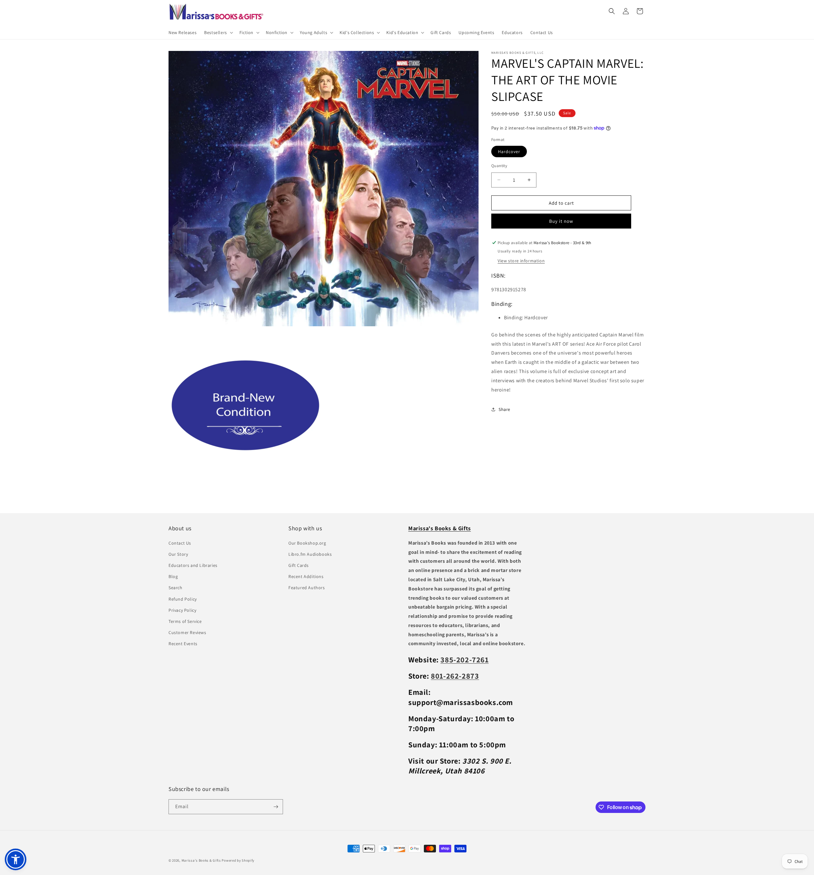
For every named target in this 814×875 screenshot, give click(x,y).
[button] (218, 32)
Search (176, 587)
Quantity (499, 165)
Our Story (178, 554)
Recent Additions (306, 576)
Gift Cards (298, 565)
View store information (521, 261)
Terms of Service (185, 621)
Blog (173, 576)
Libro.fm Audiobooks (310, 554)
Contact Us (180, 543)
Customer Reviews (187, 632)
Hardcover (509, 151)
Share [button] (504, 409)
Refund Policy (183, 599)
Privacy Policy (182, 610)
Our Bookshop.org (307, 543)
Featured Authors (306, 587)
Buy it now (561, 221)
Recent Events (183, 643)
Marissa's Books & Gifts (201, 860)
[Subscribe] (276, 806)
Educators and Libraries (193, 565)
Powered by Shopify (238, 860)
